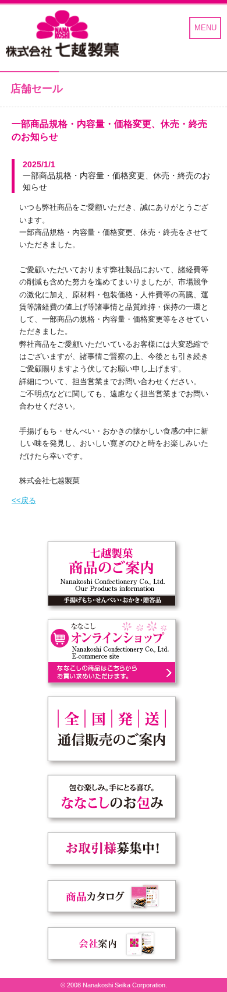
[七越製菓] (62, 34)
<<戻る (24, 500)
